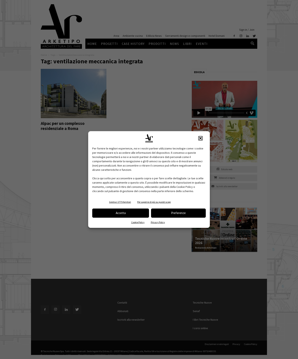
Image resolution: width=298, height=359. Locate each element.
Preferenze (178, 213)
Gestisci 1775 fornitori (120, 201)
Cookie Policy (138, 222)
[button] (200, 138)
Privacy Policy (158, 222)
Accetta (121, 213)
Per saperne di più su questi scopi (154, 201)
